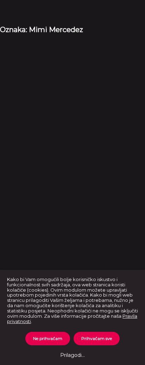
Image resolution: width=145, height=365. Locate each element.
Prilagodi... (72, 355)
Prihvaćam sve (96, 338)
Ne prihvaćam (47, 338)
